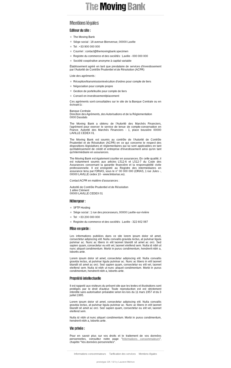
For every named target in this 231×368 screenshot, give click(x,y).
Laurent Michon (126, 362)
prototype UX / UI (106, 362)
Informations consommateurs (141, 339)
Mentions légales (148, 353)
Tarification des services (122, 353)
